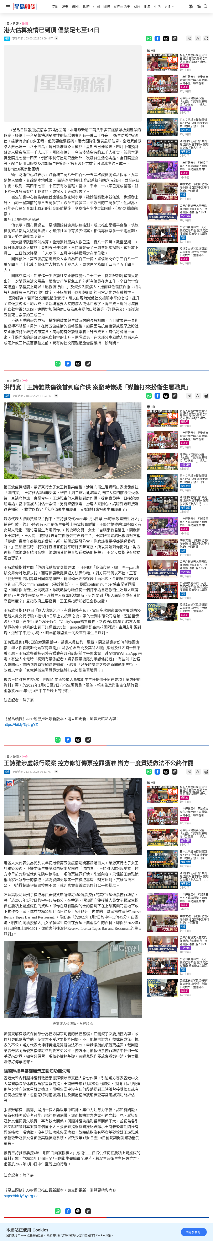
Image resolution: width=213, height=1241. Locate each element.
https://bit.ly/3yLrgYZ (21, 724)
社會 (183, 194)
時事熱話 (186, 130)
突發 (183, 237)
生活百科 (186, 108)
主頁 (7, 23)
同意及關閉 (193, 1232)
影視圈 (184, 65)
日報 (16, 23)
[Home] (25, 6)
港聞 (25, 23)
